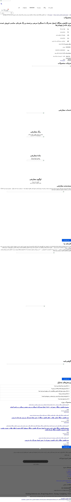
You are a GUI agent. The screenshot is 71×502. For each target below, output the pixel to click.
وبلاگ (44, 7)
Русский (43, 499)
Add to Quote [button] (66, 412)
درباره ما (39, 7)
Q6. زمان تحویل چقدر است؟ (63, 398)
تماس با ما (51, 7)
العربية (32, 499)
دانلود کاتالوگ (66, 455)
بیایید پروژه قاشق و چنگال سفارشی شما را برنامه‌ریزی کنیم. (36, 461)
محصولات (25, 7)
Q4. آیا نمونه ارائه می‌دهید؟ (64, 393)
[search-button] (11, 13)
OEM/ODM (32, 7)
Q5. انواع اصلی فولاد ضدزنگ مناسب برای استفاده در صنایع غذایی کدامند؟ (55, 396)
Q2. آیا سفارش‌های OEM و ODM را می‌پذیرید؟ (60, 388)
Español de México (52, 499)
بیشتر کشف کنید (66, 240)
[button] (35, 386)
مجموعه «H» (62, 60)
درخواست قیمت (36, 464)
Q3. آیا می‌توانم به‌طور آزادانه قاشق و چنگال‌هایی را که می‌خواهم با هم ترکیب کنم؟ (53, 391)
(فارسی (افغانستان (64, 498)
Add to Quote (68, 58)
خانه (19, 7)
